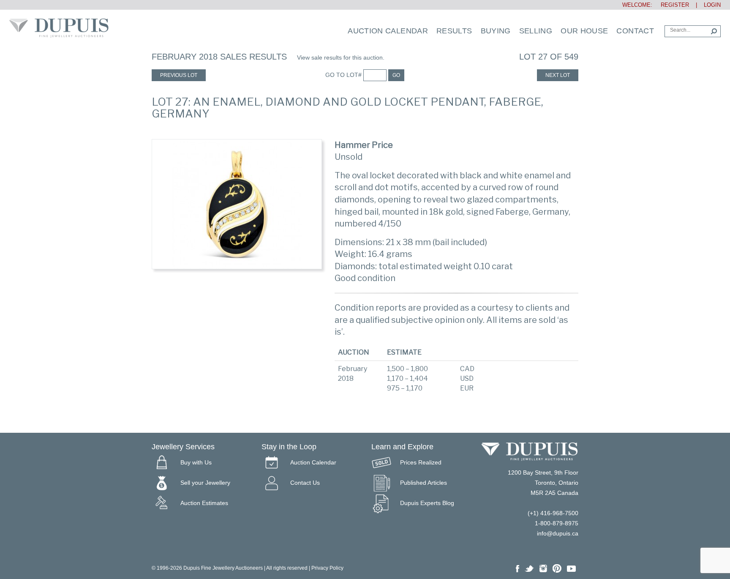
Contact (635, 31)
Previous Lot (178, 75)
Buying (496, 31)
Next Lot (557, 75)
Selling (536, 31)
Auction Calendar (388, 31)
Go (396, 75)
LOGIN (712, 5)
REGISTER (671, 5)
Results (454, 31)
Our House (584, 31)
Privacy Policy (327, 568)
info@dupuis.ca (557, 533)
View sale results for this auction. (340, 57)
